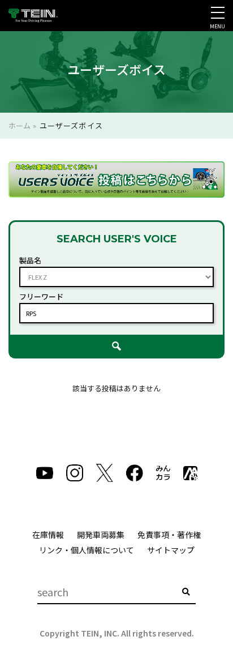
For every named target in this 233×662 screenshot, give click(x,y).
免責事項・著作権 (169, 534)
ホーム (19, 125)
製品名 (30, 260)
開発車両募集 (100, 534)
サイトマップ (171, 550)
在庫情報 (48, 534)
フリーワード (41, 296)
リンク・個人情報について (86, 550)
